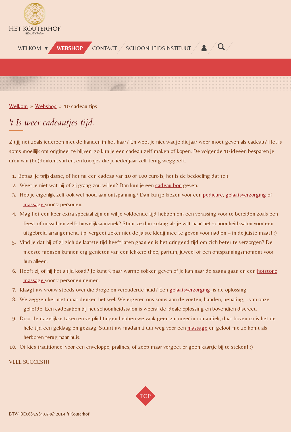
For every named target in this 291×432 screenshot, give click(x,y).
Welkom (18, 106)
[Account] (204, 48)
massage (34, 204)
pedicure (213, 194)
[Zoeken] (221, 46)
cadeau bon (168, 185)
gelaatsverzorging (246, 194)
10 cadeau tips (80, 106)
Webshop (46, 106)
